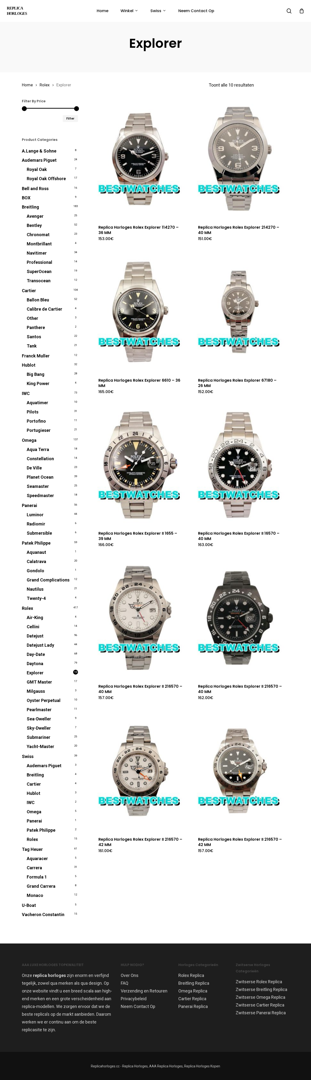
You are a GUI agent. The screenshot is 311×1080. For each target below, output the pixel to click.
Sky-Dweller (39, 728)
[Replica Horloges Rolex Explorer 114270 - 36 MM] (140, 159)
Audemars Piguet (39, 160)
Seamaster (38, 486)
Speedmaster (40, 495)
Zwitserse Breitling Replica (261, 989)
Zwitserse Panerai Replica (261, 1012)
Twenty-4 (36, 598)
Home (27, 85)
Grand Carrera (41, 886)
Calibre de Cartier (44, 309)
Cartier (29, 290)
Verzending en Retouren (144, 990)
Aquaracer (37, 858)
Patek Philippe (36, 543)
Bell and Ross (35, 188)
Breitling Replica (193, 983)
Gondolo (35, 570)
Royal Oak (37, 169)
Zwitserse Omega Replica (260, 997)
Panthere (36, 327)
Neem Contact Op (138, 1006)
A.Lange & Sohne (39, 150)
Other (32, 318)
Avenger (35, 216)
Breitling (30, 207)
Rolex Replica (191, 975)
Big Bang (35, 374)
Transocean (39, 280)
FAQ (124, 983)
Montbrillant (39, 243)
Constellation (40, 458)
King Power (38, 383)
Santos (34, 336)
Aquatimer (37, 402)
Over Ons (129, 975)
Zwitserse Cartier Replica (260, 1004)
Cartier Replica (192, 998)
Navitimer (37, 253)
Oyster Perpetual (43, 700)
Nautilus (35, 589)
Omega (29, 440)
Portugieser (39, 430)
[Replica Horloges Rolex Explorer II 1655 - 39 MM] (140, 465)
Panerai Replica (193, 1006)
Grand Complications (48, 579)
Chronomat (38, 234)
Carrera (34, 867)
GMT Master (39, 682)
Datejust (35, 635)
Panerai (29, 505)
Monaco (35, 895)
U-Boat (29, 905)
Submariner (38, 737)
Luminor (35, 514)
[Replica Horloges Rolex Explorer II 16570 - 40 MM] (240, 465)
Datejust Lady (40, 645)
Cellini (33, 626)
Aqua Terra (38, 449)
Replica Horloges (17, 11)
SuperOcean (39, 271)
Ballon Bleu (38, 299)
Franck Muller (36, 355)
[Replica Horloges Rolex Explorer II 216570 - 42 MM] (140, 771)
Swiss (28, 756)
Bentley (34, 225)
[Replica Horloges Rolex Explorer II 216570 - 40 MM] (140, 618)
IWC (26, 393)
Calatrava (36, 561)
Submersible (39, 533)
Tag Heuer (32, 849)
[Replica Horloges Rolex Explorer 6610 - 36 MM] (140, 312)
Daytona (35, 663)
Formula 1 (37, 876)
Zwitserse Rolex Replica (259, 981)
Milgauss (36, 691)
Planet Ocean (40, 477)
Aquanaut (36, 552)
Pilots (32, 411)
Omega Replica (192, 990)
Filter (70, 118)
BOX (26, 197)
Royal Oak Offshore (46, 178)
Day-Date (36, 654)
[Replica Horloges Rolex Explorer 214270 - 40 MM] (240, 159)
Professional (39, 262)
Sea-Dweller (39, 718)
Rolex (45, 85)
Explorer (35, 672)
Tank (32, 345)
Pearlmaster (39, 709)
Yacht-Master (40, 746)
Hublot (28, 365)
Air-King (35, 617)
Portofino (36, 421)
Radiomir (36, 523)
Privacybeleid (134, 998)
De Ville (34, 467)
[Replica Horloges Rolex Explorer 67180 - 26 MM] (240, 312)
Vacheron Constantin (43, 914)
